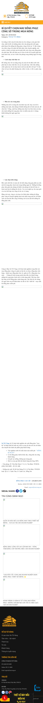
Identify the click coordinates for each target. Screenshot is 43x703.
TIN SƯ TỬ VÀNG (14, 37)
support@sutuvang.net (35, 487)
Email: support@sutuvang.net (9, 670)
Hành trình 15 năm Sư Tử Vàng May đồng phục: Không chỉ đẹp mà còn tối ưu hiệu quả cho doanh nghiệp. (20, 603)
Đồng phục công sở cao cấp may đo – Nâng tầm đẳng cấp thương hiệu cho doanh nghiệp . (21, 549)
